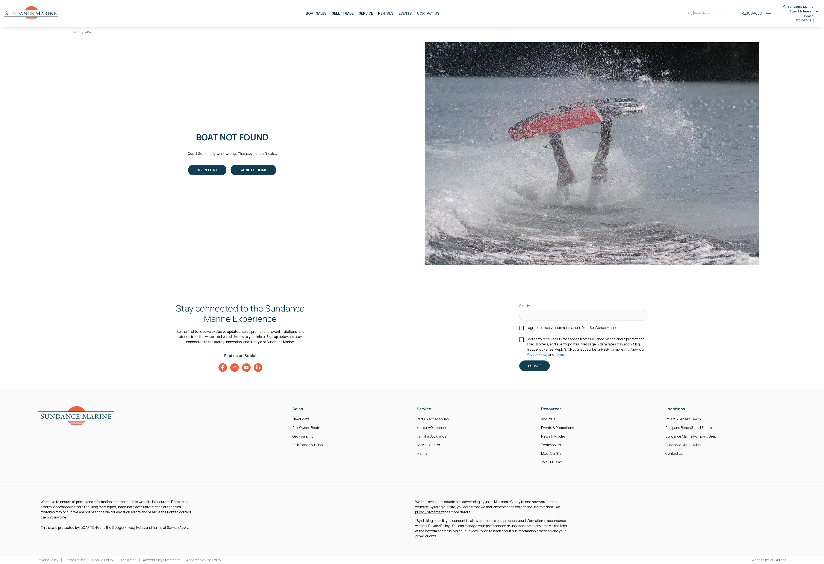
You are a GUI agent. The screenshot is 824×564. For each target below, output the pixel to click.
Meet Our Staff (552, 453)
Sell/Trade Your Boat (308, 444)
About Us (548, 419)
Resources (752, 13)
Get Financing (303, 436)
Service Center (428, 444)
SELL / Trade (343, 13)
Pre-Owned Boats (306, 427)
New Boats (300, 419)
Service (366, 13)
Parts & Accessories (433, 419)
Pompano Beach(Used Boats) (688, 427)
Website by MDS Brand (768, 560)
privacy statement (429, 512)
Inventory (207, 170)
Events (405, 13)
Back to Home (253, 170)
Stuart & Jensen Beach (683, 419)
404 (88, 32)
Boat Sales (316, 13)
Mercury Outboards (432, 427)
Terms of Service (165, 527)
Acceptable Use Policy (203, 560)
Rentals (386, 13)
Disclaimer (128, 560)
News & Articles (553, 436)
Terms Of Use (75, 560)
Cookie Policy (102, 560)
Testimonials (551, 444)
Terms (560, 354)
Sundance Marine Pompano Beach (692, 436)
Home (76, 32)
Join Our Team (552, 462)
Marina (422, 453)
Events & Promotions (557, 427)
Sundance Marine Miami (683, 444)
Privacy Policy (537, 354)
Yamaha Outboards (431, 436)
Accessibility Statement (161, 560)
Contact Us (428, 13)
